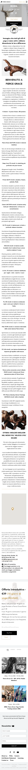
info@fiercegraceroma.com (10, 559)
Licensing (20, 758)
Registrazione (14, 23)
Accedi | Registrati (19, 718)
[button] (13, 509)
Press (12, 760)
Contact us (5, 760)
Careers (16, 756)
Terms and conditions (6, 764)
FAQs (11, 756)
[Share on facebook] (15, 13)
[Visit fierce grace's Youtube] (17, 752)
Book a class (22, 2)
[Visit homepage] (5, 2)
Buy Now (9, 633)
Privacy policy (14, 764)
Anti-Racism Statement (9, 758)
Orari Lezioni (14, 19)
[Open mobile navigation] (26, 2)
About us (4, 756)
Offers (19, 649)
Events (13, 649)
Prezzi (6, 637)
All (8, 649)
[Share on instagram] (12, 13)
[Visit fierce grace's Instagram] (14, 752)
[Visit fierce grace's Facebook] (10, 752)
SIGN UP (14, 746)
